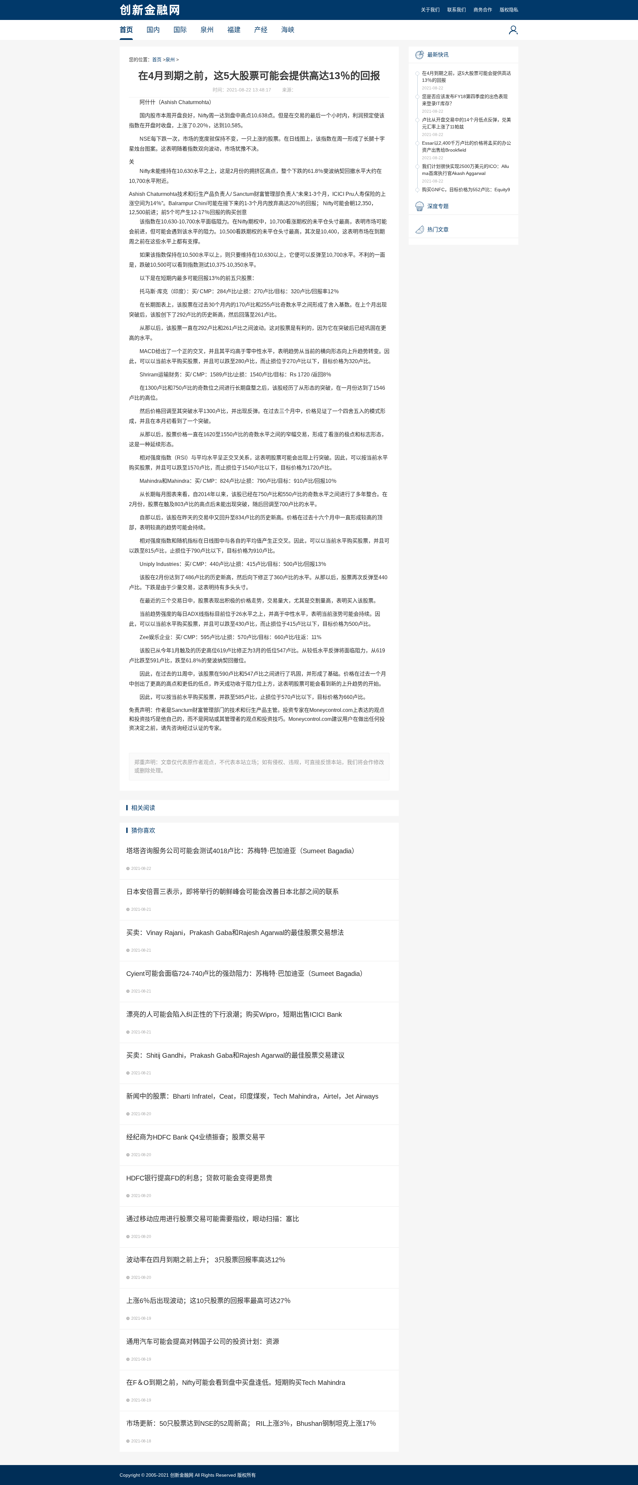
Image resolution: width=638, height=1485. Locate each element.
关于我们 (430, 9)
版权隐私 (509, 9)
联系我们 (456, 9)
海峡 (287, 30)
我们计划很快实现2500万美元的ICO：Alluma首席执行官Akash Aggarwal (465, 170)
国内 (153, 30)
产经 (260, 30)
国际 (180, 30)
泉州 (207, 30)
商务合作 (483, 9)
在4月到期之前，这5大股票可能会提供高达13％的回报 (466, 76)
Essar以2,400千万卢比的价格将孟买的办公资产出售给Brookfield (466, 146)
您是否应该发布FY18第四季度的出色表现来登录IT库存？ (465, 100)
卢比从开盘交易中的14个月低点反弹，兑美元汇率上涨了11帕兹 (466, 123)
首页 (126, 30)
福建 (234, 30)
